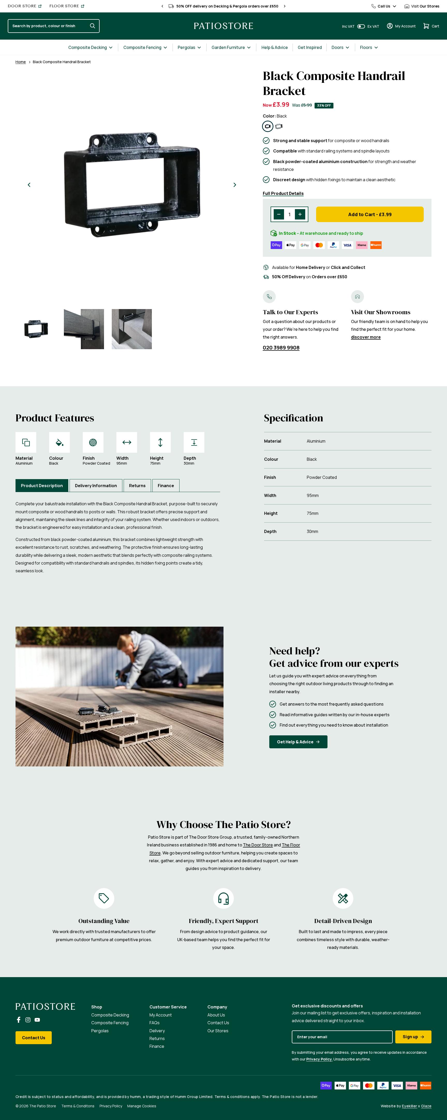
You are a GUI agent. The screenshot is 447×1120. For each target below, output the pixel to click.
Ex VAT (373, 26)
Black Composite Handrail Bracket (62, 61)
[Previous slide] (162, 6)
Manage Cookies (141, 1105)
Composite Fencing (110, 1023)
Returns (157, 1038)
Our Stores (217, 1031)
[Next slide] (284, 6)
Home (21, 61)
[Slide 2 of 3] (84, 329)
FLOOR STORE (64, 6)
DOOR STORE (22, 6)
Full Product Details (283, 193)
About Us (216, 1015)
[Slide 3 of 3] (132, 329)
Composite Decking (110, 1015)
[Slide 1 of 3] (36, 329)
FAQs (155, 1023)
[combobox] (48, 26)
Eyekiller (409, 1105)
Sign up (410, 1037)
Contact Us (33, 1038)
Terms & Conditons (77, 1105)
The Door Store (258, 845)
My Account (161, 1015)
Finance (157, 1046)
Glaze (426, 1105)
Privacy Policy (111, 1105)
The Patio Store (42, 1105)
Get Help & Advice (295, 742)
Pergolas (100, 1031)
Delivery (157, 1031)
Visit (425, 6)
